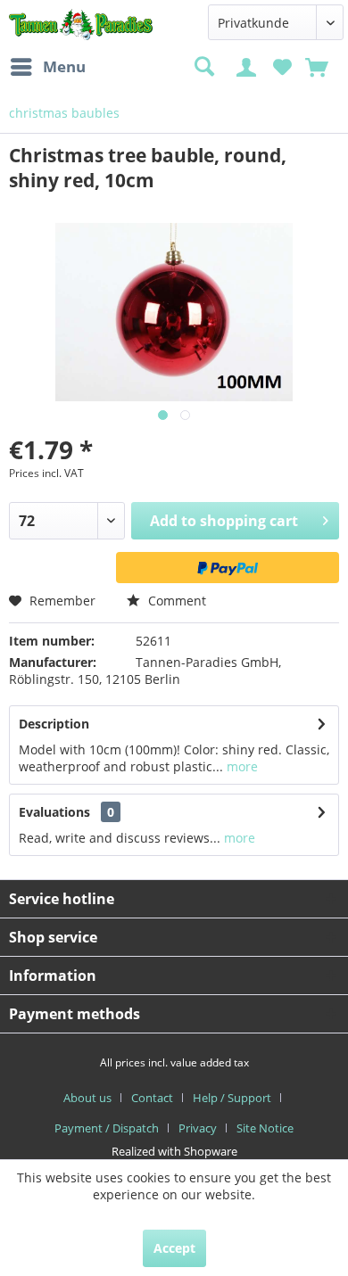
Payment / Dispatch (106, 1128)
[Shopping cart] (318, 65)
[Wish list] (282, 65)
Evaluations (54, 811)
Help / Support (232, 1098)
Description (54, 723)
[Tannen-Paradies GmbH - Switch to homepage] (81, 24)
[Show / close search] (203, 67)
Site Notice (265, 1128)
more (240, 766)
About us (87, 1098)
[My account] (249, 65)
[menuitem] (47, 67)
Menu (64, 66)
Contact (152, 1098)
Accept (174, 1247)
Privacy (197, 1128)
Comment (175, 600)
